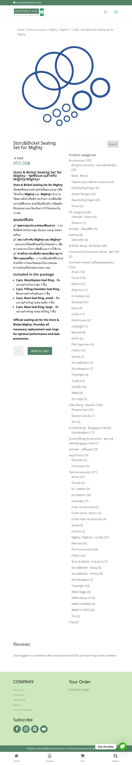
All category (76, 212)
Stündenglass (80, 369)
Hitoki (75, 525)
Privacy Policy (18, 695)
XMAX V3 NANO (81, 604)
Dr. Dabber (79, 489)
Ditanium (78, 290)
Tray (71, 622)
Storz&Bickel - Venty (84, 574)
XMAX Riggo (79, 592)
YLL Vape (77, 399)
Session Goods (81, 416)
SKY (74, 422)
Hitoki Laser (79, 320)
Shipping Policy (19, 700)
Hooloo (76, 531)
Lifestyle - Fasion (82, 217)
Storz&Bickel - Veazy (84, 567)
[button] (123, 747)
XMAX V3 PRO (80, 610)
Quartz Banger (81, 194)
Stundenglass (80, 432)
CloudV (76, 483)
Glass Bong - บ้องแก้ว (82, 405)
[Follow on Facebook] (17, 729)
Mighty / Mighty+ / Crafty (64, 29)
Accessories (76, 160)
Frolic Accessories (83, 507)
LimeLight (78, 326)
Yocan (75, 206)
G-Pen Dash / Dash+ (84, 513)
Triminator (78, 466)
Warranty (17, 705)
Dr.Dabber (78, 296)
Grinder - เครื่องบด (80, 449)
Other (75, 338)
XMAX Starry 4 (81, 598)
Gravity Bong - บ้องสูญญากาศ (87, 428)
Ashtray (74, 235)
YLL (74, 616)
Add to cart (40, 351)
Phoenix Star (80, 410)
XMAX (75, 393)
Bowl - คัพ (78, 176)
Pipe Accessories (36, 29)
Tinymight (78, 375)
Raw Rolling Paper (83, 200)
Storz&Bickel (80, 363)
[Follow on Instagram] (26, 729)
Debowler (78, 240)
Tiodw (75, 381)
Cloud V (76, 278)
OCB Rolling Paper (83, 188)
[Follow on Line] (35, 729)
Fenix (75, 308)
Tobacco (77, 223)
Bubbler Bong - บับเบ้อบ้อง (85, 246)
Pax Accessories (82, 549)
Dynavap (77, 302)
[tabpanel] (66, 86)
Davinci (76, 284)
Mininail (77, 332)
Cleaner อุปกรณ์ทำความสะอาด (91, 182)
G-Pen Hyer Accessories (87, 519)
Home (20, 29)
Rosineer (77, 460)
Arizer (75, 272)
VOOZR (76, 387)
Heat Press (76, 455)
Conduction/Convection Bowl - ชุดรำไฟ (94, 252)
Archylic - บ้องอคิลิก (81, 229)
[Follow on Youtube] (44, 729)
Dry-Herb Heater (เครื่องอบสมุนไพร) (91, 262)
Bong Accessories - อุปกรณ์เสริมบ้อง (94, 165)
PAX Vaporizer (81, 344)
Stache (76, 357)
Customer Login (79, 689)
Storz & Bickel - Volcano (87, 561)
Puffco (76, 350)
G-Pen (75, 314)
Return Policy (18, 690)
